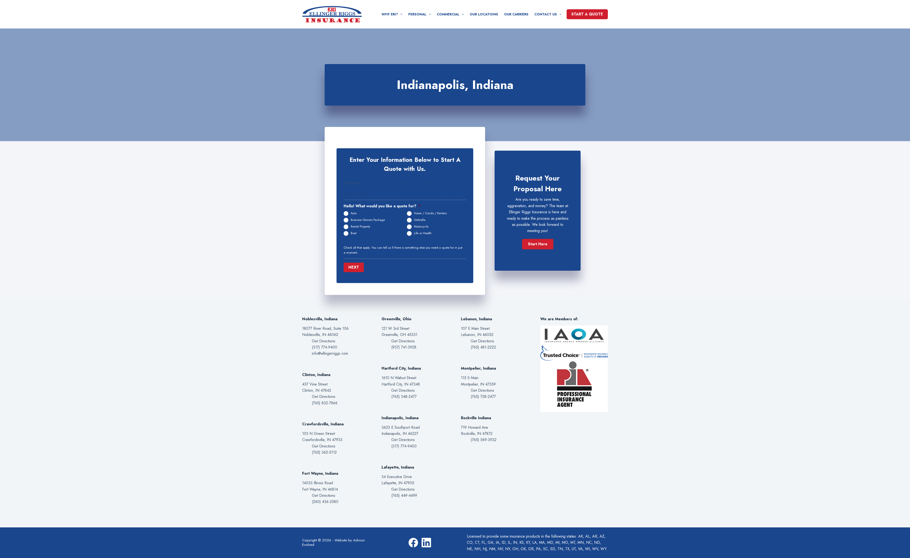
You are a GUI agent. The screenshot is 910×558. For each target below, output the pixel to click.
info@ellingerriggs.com (330, 353)
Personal (417, 14)
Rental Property (360, 226)
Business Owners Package (368, 220)
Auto (354, 213)
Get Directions (323, 341)
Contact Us (545, 14)
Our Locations (484, 14)
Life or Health (423, 233)
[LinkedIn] (426, 542)
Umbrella (419, 220)
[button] (537, 244)
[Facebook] (413, 542)
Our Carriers (516, 14)
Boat (353, 233)
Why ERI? (390, 14)
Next (353, 267)
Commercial (448, 14)
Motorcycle (421, 226)
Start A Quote (587, 14)
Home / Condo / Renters (430, 213)
